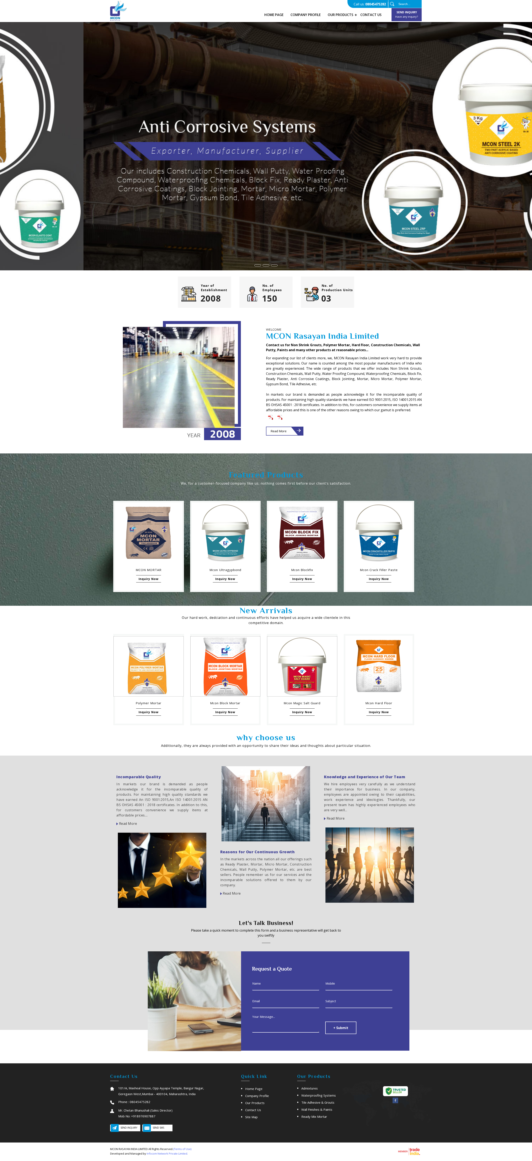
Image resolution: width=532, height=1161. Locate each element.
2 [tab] (266, 265)
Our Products (340, 14)
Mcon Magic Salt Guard (302, 703)
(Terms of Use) (182, 1149)
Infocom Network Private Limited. (167, 1153)
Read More (279, 431)
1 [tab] (257, 265)
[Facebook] (395, 1102)
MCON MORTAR (148, 570)
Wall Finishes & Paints (316, 1109)
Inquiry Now (149, 579)
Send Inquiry (406, 14)
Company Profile (306, 14)
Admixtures (309, 1088)
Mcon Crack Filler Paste (379, 570)
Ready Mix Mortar (314, 1116)
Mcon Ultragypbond (225, 570)
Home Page (273, 14)
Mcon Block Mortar (225, 703)
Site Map (251, 1117)
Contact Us (371, 14)
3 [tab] (274, 265)
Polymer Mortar (148, 703)
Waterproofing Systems (318, 1095)
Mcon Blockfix (302, 570)
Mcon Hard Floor (378, 703)
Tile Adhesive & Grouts (317, 1102)
